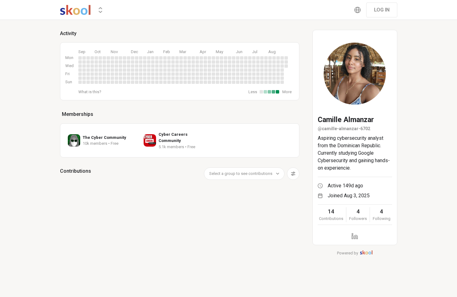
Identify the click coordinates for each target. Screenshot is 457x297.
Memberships (77, 114)
